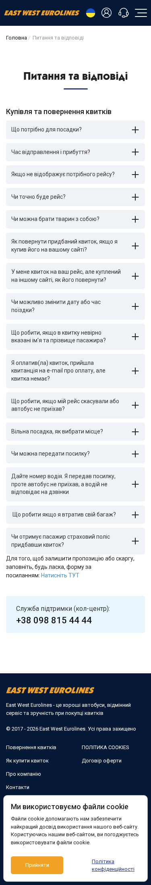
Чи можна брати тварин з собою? (55, 219)
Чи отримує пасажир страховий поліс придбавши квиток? (60, 540)
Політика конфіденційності (113, 865)
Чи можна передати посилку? (50, 453)
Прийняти (37, 865)
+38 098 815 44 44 (54, 620)
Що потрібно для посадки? (46, 129)
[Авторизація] (107, 13)
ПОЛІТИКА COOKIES (105, 747)
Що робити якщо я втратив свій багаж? (63, 514)
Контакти (17, 787)
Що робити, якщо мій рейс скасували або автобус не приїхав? (65, 405)
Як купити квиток (27, 761)
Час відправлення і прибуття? (50, 152)
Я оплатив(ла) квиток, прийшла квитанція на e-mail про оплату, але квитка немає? (58, 371)
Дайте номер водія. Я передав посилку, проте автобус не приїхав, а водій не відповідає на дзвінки (63, 484)
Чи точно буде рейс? (38, 197)
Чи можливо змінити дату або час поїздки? (56, 306)
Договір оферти (102, 761)
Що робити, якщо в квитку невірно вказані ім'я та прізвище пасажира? (58, 336)
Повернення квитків (31, 747)
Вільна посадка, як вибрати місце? (57, 431)
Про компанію (23, 774)
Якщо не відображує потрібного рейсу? (63, 174)
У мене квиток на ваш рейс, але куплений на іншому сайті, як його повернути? (66, 276)
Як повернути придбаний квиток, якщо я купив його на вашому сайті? (64, 245)
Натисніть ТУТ (60, 575)
